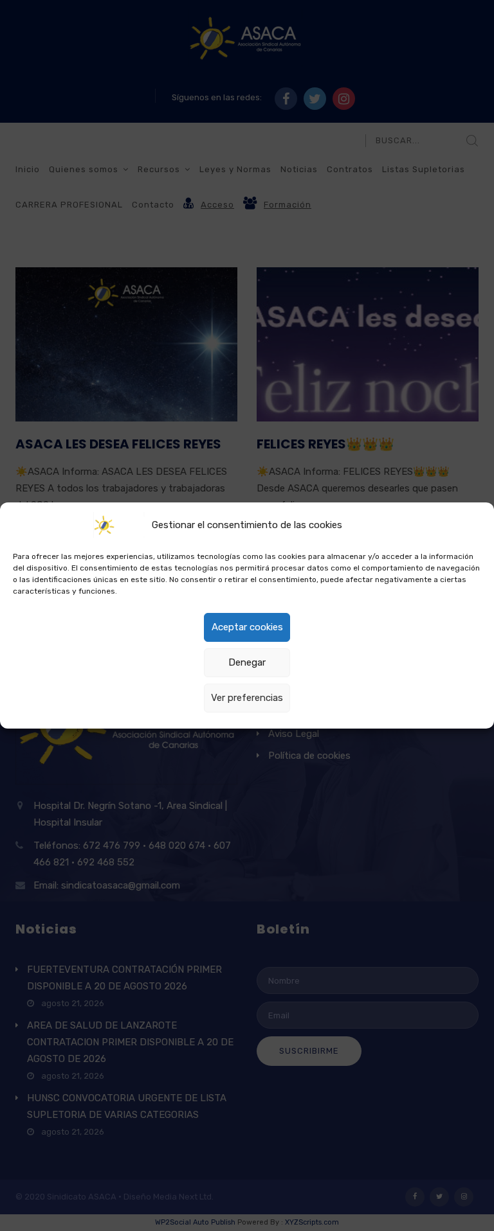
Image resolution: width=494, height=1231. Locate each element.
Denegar (247, 662)
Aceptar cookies (247, 627)
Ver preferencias (247, 698)
